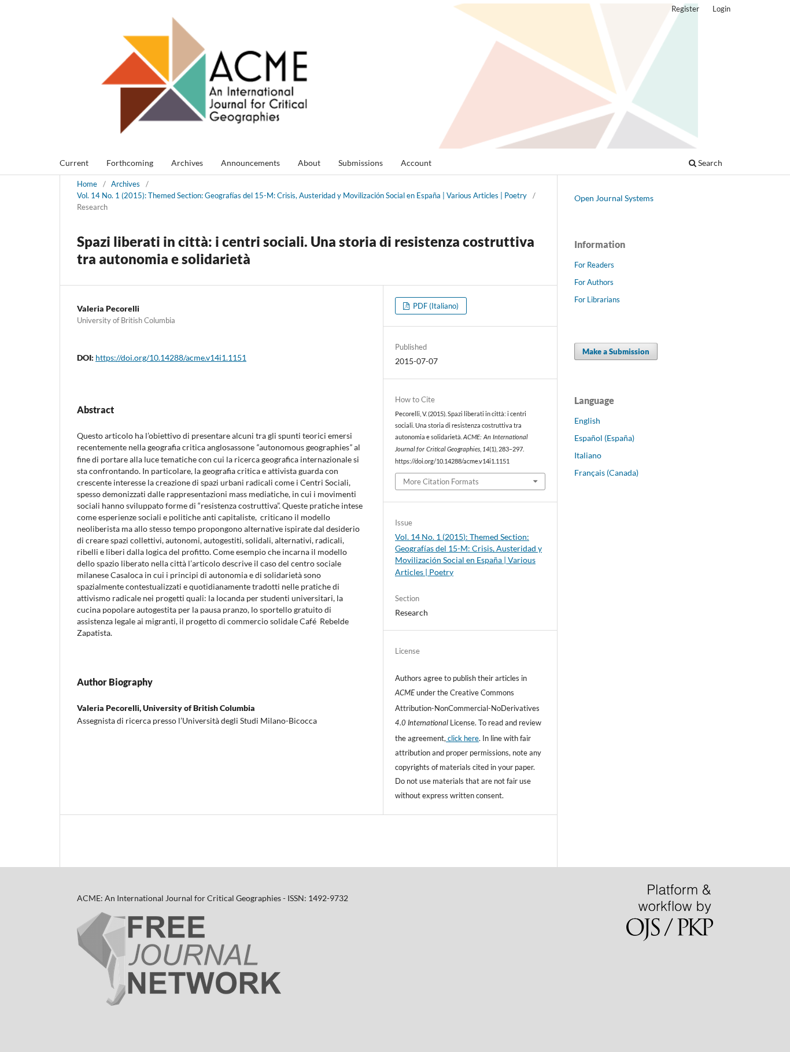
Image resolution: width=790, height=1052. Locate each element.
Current (74, 163)
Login (721, 8)
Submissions (360, 163)
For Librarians (597, 299)
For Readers (594, 264)
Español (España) (604, 438)
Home (87, 183)
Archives (187, 163)
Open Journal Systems (614, 198)
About (309, 163)
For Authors (594, 282)
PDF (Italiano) (435, 305)
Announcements (250, 163)
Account (416, 163)
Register (685, 8)
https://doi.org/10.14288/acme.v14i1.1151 (170, 357)
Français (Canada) (606, 472)
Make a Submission (615, 351)
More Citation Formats (441, 481)
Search (709, 163)
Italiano (587, 455)
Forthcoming (129, 163)
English (587, 420)
